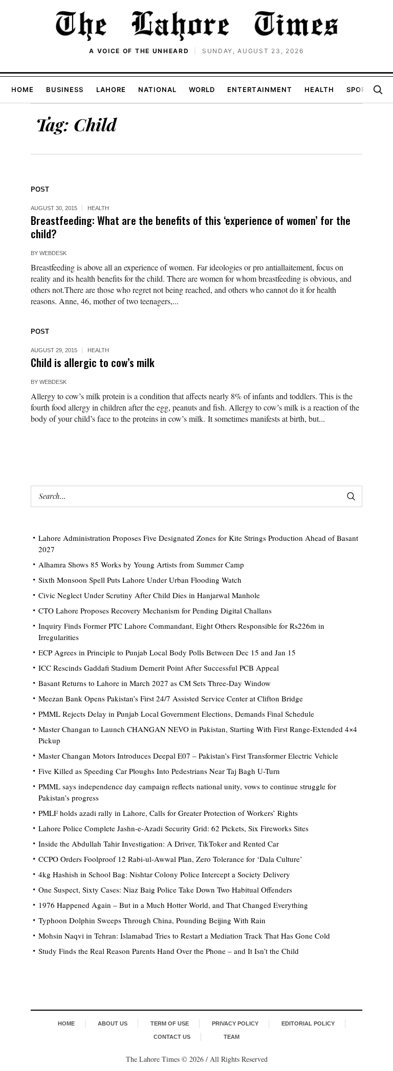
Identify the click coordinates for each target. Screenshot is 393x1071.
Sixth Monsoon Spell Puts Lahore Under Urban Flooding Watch (140, 580)
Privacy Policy (235, 1023)
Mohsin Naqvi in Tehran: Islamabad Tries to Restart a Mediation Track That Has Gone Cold (184, 935)
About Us (112, 1023)
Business (64, 89)
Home (22, 89)
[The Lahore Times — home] (196, 25)
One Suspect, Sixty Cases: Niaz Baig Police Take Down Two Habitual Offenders (165, 889)
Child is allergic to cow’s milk (93, 362)
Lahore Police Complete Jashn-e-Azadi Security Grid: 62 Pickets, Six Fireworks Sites (173, 828)
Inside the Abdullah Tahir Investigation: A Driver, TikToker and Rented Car (158, 843)
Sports (361, 89)
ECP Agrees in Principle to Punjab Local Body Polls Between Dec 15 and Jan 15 (167, 652)
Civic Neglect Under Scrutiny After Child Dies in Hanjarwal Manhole (149, 595)
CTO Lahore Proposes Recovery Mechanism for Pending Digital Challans (155, 610)
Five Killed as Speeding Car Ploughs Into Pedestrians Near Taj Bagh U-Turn (159, 771)
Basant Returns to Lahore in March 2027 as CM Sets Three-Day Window (154, 683)
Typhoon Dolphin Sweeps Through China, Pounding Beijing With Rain (152, 920)
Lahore (111, 89)
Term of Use (169, 1023)
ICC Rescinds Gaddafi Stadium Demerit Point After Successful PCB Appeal (158, 668)
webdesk (53, 253)
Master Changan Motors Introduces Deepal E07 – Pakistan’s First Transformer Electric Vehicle (188, 755)
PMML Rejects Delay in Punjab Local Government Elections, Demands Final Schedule (176, 714)
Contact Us (172, 1037)
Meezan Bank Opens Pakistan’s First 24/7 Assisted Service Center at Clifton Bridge (170, 698)
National (157, 89)
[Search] (377, 89)
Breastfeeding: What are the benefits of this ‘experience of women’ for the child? (191, 226)
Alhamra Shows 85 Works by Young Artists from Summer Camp (141, 564)
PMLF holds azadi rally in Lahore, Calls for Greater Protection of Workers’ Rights (168, 813)
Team (231, 1037)
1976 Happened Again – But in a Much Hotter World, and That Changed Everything (173, 905)
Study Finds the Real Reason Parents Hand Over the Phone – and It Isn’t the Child (168, 951)
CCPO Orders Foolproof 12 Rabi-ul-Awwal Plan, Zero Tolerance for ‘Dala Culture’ (170, 859)
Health (319, 89)
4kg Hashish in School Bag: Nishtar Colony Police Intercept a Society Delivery (164, 874)
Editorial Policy (308, 1023)
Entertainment (259, 89)
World (202, 89)
